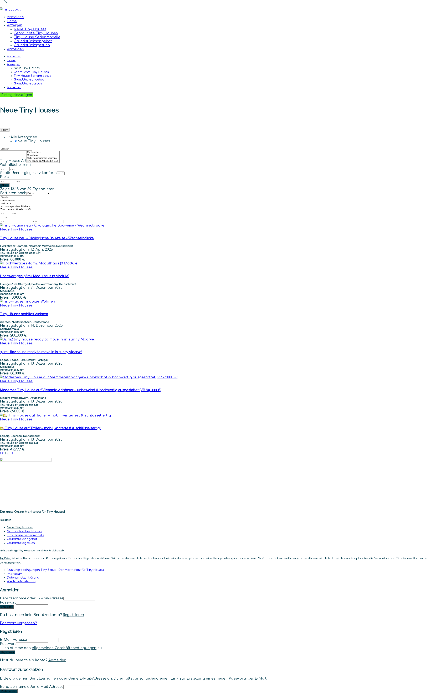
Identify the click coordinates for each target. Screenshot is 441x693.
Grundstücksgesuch (32, 45)
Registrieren (73, 615)
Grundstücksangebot (33, 41)
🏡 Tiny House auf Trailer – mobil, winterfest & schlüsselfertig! (50, 428)
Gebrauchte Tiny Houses (36, 33)
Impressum (14, 573)
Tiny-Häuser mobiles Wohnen (24, 314)
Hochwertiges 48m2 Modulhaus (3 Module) (34, 276)
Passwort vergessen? (18, 623)
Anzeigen (14, 25)
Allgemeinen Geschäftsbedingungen (64, 648)
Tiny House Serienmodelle (37, 37)
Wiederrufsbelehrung (22, 581)
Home (12, 21)
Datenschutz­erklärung (23, 577)
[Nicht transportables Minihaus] (43, 158)
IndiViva (5, 558)
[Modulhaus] (43, 155)
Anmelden (57, 660)
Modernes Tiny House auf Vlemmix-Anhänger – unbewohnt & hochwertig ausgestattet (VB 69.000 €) (80, 390)
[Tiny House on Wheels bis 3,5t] (43, 161)
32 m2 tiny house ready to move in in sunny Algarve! (41, 352)
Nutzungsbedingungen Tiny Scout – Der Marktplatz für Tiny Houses (55, 569)
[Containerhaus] (43, 152)
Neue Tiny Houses (30, 29)
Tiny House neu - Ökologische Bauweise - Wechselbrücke (47, 238)
